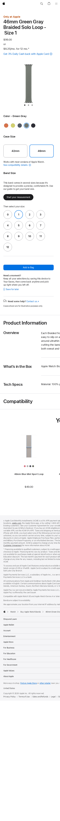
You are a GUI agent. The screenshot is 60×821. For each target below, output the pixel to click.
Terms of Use (24, 697)
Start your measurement (18, 197)
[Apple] (4, 611)
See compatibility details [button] (15, 165)
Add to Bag (28, 267)
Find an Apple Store (28, 683)
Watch (13, 612)
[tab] (24, 105)
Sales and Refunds (40, 697)
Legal (53, 697)
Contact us (32, 301)
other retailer (45, 683)
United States (9, 688)
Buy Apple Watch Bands (30, 612)
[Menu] (56, 3)
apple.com (16, 523)
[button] (41, 3)
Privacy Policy (9, 697)
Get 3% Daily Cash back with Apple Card (26, 53)
